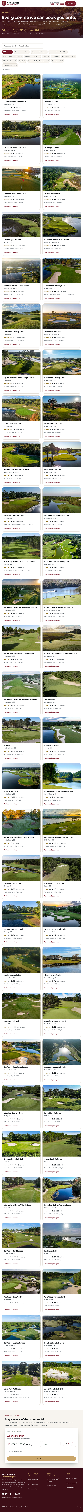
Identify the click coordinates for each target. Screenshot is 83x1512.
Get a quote (70, 3)
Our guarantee (33, 1489)
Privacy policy (70, 1488)
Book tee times (33, 1484)
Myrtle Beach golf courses (53, 1480)
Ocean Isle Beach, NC (38, 61)
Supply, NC (57, 61)
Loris (22, 61)
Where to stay (51, 1485)
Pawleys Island (39, 52)
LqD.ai (26, 1507)
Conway (55, 56)
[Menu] (80, 3)
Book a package (33, 1479)
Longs (46, 56)
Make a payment (71, 1483)
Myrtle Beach (22, 52)
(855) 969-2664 (11, 1494)
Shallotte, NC (10, 65)
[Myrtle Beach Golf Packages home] (12, 3)
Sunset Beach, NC (58, 52)
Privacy (79, 1507)
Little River (9, 61)
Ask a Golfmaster (71, 1478)
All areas (7, 52)
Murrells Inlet (32, 56)
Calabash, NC (68, 56)
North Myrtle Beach (12, 56)
